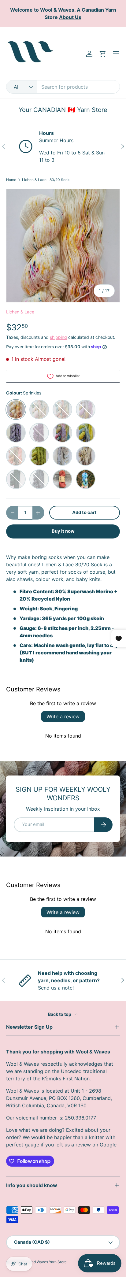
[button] (102, 54)
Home (11, 180)
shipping (58, 337)
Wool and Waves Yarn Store (43, 1262)
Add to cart (84, 512)
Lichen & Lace (20, 311)
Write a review (63, 716)
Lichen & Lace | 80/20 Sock (46, 180)
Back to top (60, 1014)
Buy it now (63, 531)
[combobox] (63, 86)
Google (108, 1145)
